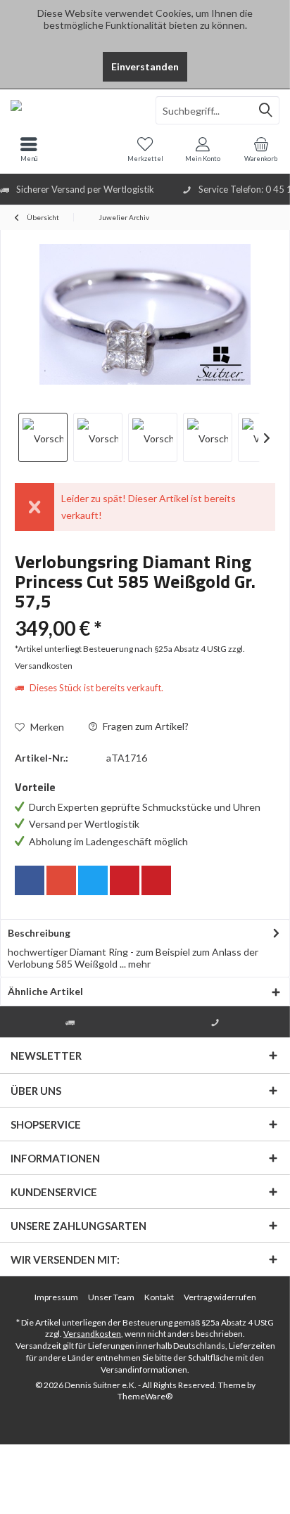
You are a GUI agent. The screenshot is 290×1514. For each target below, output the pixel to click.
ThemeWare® (145, 1396)
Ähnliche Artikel (45, 991)
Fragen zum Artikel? (145, 726)
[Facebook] (29, 880)
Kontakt (159, 1297)
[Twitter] (93, 880)
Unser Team (111, 1297)
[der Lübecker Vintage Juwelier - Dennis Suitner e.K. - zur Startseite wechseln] (72, 110)
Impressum (56, 1297)
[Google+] (61, 880)
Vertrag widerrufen (220, 1297)
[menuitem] (261, 149)
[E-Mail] (156, 880)
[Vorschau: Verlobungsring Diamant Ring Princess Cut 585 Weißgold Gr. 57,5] (43, 437)
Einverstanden (145, 66)
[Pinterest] (124, 880)
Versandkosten (92, 1333)
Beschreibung (39, 933)
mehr (138, 964)
